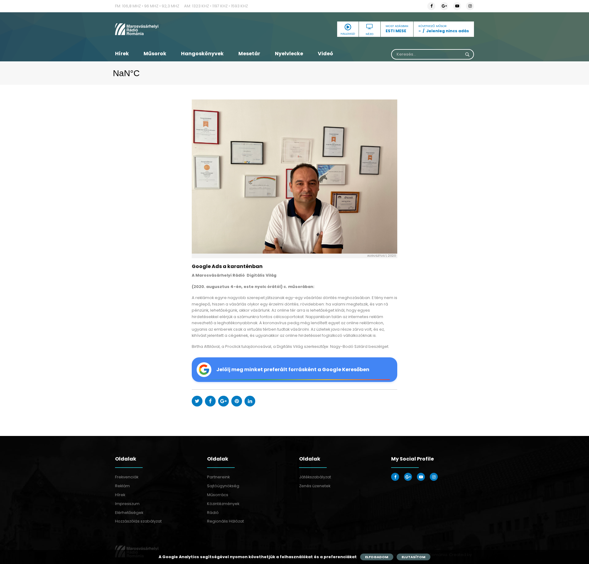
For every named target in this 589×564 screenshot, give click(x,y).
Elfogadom (376, 556)
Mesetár (249, 53)
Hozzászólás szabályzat (138, 521)
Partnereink (218, 477)
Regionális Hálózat (225, 521)
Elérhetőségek (129, 512)
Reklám (122, 485)
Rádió (213, 512)
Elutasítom (413, 556)
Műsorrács (217, 494)
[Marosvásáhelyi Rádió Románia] (172, 29)
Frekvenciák (126, 477)
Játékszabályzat (315, 477)
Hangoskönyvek (202, 53)
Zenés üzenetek (314, 485)
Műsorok (155, 53)
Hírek (122, 53)
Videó (325, 53)
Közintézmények (223, 503)
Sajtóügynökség (223, 485)
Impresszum (127, 503)
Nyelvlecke (289, 53)
